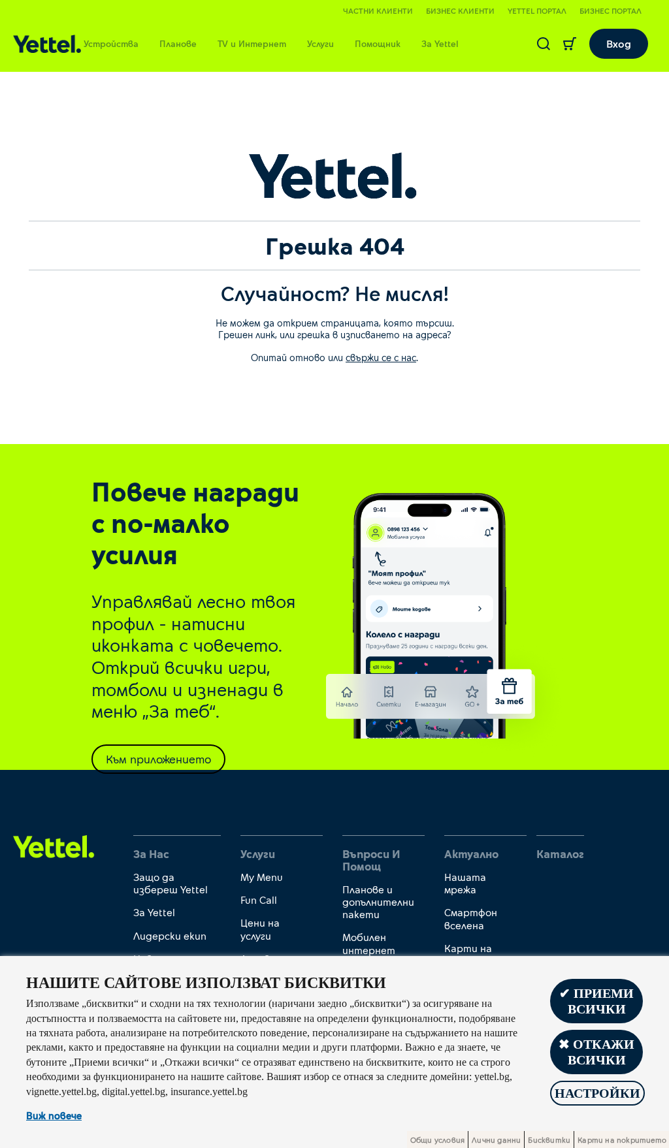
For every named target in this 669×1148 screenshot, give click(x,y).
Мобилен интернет (368, 943)
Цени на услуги (260, 928)
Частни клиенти (378, 10)
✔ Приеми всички (596, 1001)
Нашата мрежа (465, 882)
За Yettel (440, 43)
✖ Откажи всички (596, 1052)
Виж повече (54, 1115)
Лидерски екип (169, 935)
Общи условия (437, 1139)
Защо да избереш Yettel (170, 882)
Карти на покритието (476, 954)
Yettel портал (537, 10)
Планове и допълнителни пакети (378, 901)
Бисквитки (549, 1139)
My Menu (261, 876)
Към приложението (158, 759)
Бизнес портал (610, 10)
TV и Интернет (252, 43)
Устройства (111, 43)
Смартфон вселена (470, 918)
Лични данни (496, 1139)
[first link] (54, 846)
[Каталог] (47, 44)
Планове (178, 43)
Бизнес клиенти (460, 10)
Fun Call (258, 899)
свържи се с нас (381, 357)
